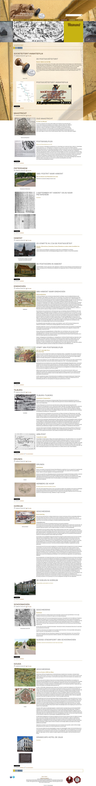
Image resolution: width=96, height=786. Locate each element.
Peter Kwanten (50, 785)
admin (30, 55)
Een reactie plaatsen (29, 453)
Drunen (18, 459)
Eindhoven (20, 286)
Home (43, 776)
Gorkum (18, 506)
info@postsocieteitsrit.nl (44, 778)
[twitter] (14, 777)
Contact (45, 776)
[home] (27, 11)
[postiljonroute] (11, 777)
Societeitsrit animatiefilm (28, 54)
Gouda (17, 664)
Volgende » (20, 47)
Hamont (18, 238)
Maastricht (20, 113)
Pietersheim (20, 168)
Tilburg (18, 390)
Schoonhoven (22, 604)
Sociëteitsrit (22, 232)
